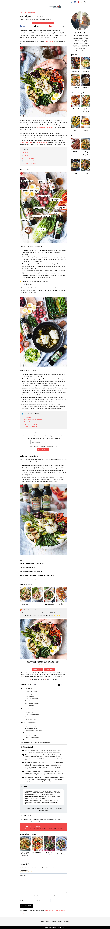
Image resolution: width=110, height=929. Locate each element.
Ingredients (25, 152)
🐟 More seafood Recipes (30, 161)
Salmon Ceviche (29, 422)
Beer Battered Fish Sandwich (46, 127)
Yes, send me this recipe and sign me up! (44, 446)
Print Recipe (49, 23)
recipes (35, 1)
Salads (33, 12)
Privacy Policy (61, 927)
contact (54, 1)
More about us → (80, 51)
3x (64, 685)
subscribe (64, 1)
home (27, 1)
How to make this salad (29, 158)
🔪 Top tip (25, 155)
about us (44, 1)
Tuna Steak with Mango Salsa (33, 419)
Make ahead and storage (29, 164)
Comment (23, 875)
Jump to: (26, 149)
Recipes (27, 12)
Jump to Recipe (38, 23)
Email (39, 900)
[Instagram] (71, 1)
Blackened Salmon (41, 142)
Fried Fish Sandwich (30, 424)
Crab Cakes (27, 417)
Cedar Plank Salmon (30, 426)
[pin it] (21, 48)
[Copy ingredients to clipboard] (35, 684)
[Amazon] (81, 1)
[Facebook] (75, 1)
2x (61, 685)
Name (22, 900)
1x (59, 685)
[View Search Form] (85, 2)
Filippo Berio (49, 41)
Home (21, 12)
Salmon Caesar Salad (26, 142)
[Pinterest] (78, 1)
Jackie (22, 19)
